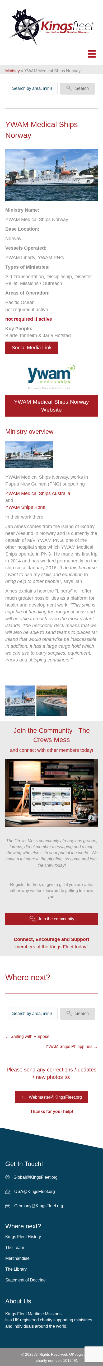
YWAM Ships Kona (25, 507)
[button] (77, 89)
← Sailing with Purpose (27, 1036)
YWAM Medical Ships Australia (37, 493)
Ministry (12, 71)
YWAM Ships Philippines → (71, 1046)
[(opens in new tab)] (29, 454)
